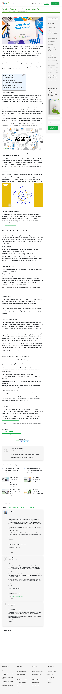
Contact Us (49, 682)
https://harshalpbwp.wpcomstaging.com (18, 450)
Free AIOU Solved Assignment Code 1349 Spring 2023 (21, 507)
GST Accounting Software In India (8, 669)
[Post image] (2, 468)
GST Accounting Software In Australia (8, 674)
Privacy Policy (50, 674)
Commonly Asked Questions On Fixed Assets (13, 87)
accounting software (10, 225)
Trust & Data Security (51, 669)
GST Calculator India (21, 669)
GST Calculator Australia (22, 671)
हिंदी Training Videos (36, 679)
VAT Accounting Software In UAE (8, 678)
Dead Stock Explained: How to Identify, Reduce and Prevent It (37, 492)
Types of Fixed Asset (8, 84)
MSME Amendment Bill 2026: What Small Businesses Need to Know (12, 470)
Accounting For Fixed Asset (10, 80)
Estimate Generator (21, 685)
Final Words (6, 89)
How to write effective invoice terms (11, 435)
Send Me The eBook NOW (53, 128)
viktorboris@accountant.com (17, 550)
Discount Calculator (21, 682)
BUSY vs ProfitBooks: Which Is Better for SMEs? (15, 491)
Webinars (34, 677)
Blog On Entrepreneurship (37, 671)
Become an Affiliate (36, 682)
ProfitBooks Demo (36, 669)
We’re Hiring (49, 679)
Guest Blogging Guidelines (52, 677)
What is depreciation (7, 431)
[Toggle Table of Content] (23, 75)
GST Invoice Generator (22, 677)
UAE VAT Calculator (21, 674)
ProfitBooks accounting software (10, 420)
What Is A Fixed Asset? (8, 77)
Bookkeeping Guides (36, 674)
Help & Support (35, 685)
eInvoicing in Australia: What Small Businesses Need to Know (34, 469)
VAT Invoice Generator (22, 679)
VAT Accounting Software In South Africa (8, 682)
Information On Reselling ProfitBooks (7, 686)
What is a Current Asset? (9, 85)
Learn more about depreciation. (10, 171)
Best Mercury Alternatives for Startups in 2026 (36, 479)
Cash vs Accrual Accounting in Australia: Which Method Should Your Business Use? (15, 481)
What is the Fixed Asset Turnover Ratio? (13, 82)
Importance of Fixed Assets (10, 79)
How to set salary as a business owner (11, 433)
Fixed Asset (11, 92)
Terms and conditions (51, 671)
